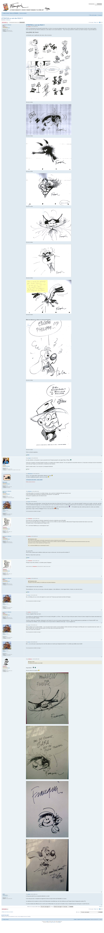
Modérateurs (8, 19)
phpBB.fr (59, 922)
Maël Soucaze (53, 922)
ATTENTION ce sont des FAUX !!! (12, 18)
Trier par (52, 906)
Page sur (96, 22)
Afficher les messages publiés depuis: (33, 906)
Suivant (100, 906)
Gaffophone (5, 666)
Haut (101, 455)
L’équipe (75, 919)
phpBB (47, 921)
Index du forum (6, 13)
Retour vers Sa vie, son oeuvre (7, 911)
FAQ (91, 15)
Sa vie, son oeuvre (23, 13)
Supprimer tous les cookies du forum (83, 919)
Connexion (100, 15)
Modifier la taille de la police (101, 13)
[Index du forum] (26, 6)
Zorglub (4, 464)
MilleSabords (30, 473)
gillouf (29, 894)
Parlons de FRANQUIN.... (14, 13)
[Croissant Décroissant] (68, 906)
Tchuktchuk (30, 518)
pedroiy (29, 26)
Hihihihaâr (30, 491)
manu (29, 501)
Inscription (95, 15)
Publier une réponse (4, 908)
